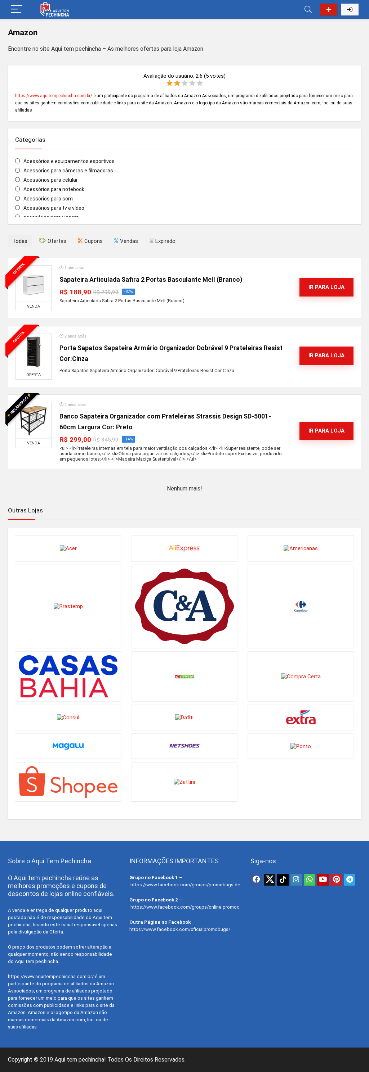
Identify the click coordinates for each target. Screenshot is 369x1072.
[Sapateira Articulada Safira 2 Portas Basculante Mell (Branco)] (33, 284)
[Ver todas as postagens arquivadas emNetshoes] (184, 746)
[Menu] (16, 9)
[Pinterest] (336, 880)
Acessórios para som (48, 199)
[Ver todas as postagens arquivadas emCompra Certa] (301, 676)
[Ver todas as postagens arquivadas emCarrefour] (301, 606)
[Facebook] (256, 880)
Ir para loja (326, 287)
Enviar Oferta (328, 9)
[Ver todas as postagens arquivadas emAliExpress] (184, 548)
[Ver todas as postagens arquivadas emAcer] (68, 548)
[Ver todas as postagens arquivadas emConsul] (68, 717)
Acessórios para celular (50, 180)
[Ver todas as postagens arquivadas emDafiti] (184, 717)
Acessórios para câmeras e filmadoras (68, 170)
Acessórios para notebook (53, 189)
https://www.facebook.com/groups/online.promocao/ (188, 907)
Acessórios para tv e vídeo (53, 208)
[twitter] (269, 880)
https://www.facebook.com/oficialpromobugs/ (179, 929)
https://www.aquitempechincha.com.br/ (53, 95)
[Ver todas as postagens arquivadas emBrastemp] (68, 606)
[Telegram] (349, 880)
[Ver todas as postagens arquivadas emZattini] (184, 781)
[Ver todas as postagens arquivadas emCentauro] (184, 676)
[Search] (308, 9)
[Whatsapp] (309, 880)
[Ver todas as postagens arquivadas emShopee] (68, 781)
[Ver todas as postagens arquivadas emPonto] (301, 746)
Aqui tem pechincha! (80, 1059)
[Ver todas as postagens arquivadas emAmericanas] (301, 548)
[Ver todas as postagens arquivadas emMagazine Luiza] (68, 746)
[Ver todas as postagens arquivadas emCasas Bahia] (68, 676)
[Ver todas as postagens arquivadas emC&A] (184, 606)
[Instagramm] (296, 880)
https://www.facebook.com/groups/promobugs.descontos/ (195, 884)
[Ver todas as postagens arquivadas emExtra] (301, 717)
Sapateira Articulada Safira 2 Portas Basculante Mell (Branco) (150, 279)
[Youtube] (323, 880)
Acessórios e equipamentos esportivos (69, 161)
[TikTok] (283, 880)
